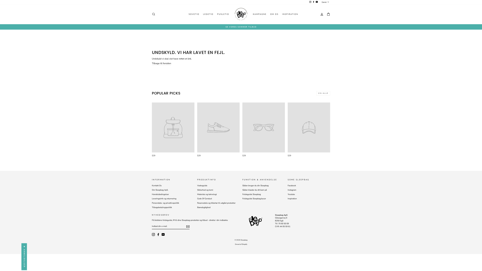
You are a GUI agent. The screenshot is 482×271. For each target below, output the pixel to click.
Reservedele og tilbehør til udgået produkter (216, 203)
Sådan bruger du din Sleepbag (255, 185)
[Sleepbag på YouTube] (163, 234)
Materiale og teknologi (207, 194)
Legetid (208, 14)
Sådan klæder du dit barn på (254, 190)
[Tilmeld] (188, 226)
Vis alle (323, 93)
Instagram (292, 190)
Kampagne (259, 14)
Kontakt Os (157, 185)
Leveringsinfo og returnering (164, 198)
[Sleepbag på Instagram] (153, 234)
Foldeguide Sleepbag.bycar (254, 198)
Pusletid (223, 14)
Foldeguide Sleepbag (251, 194)
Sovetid (194, 14)
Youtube (291, 194)
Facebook (292, 185)
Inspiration (290, 14)
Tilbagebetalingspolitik (162, 207)
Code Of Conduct (204, 198)
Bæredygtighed (203, 207)
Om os (274, 14)
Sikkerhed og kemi (205, 190)
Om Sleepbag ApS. (160, 190)
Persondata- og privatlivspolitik (165, 203)
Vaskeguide (202, 185)
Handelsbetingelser (160, 194)
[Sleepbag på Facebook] (158, 234)
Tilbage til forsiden (161, 63)
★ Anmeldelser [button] (24, 257)
